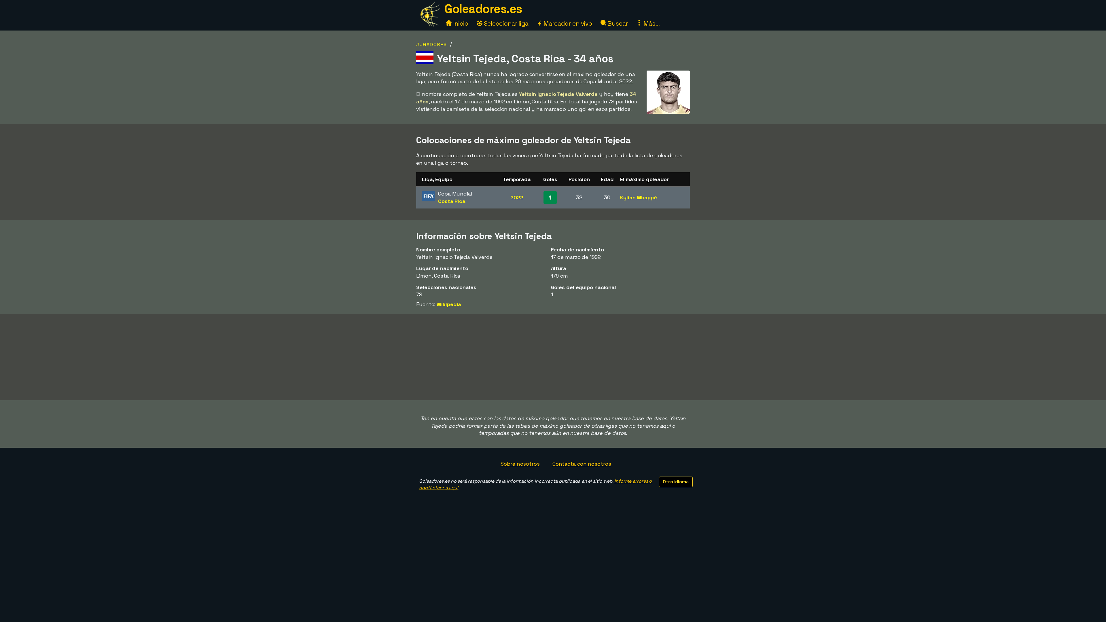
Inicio (460, 23)
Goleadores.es (483, 8)
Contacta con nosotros (581, 463)
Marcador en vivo (567, 23)
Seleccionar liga (505, 23)
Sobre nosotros (520, 463)
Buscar (617, 23)
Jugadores (431, 44)
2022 (516, 197)
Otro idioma (676, 482)
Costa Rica (451, 201)
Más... (651, 23)
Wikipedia (449, 304)
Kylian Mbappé (638, 197)
